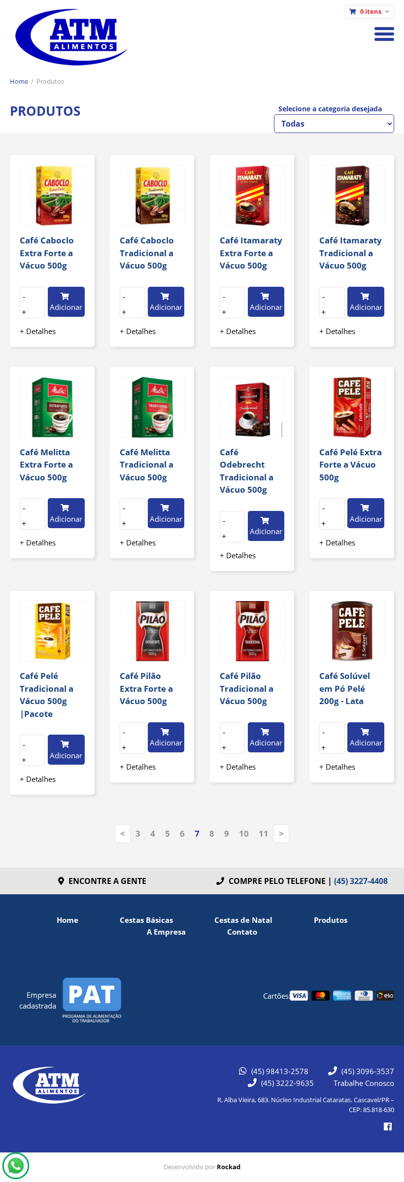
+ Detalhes (38, 331)
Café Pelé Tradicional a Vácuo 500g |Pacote (46, 694)
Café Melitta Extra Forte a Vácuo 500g (46, 464)
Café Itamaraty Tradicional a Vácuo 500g (350, 253)
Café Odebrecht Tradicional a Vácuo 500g (246, 471)
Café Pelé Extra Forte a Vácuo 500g (350, 464)
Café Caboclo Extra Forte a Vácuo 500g (47, 253)
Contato (242, 932)
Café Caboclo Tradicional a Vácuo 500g (147, 253)
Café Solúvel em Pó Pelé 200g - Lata (344, 688)
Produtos (50, 81)
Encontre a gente (106, 881)
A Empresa (166, 932)
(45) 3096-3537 (366, 1071)
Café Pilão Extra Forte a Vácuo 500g (146, 688)
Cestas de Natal (243, 920)
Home (19, 81)
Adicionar (66, 307)
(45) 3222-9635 (286, 1083)
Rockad (228, 1166)
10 (244, 833)
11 (264, 833)
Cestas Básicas (146, 920)
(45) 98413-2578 (278, 1071)
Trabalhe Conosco (364, 1083)
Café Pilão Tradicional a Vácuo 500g (246, 688)
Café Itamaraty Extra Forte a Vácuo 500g (251, 253)
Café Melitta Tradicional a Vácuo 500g (146, 464)
